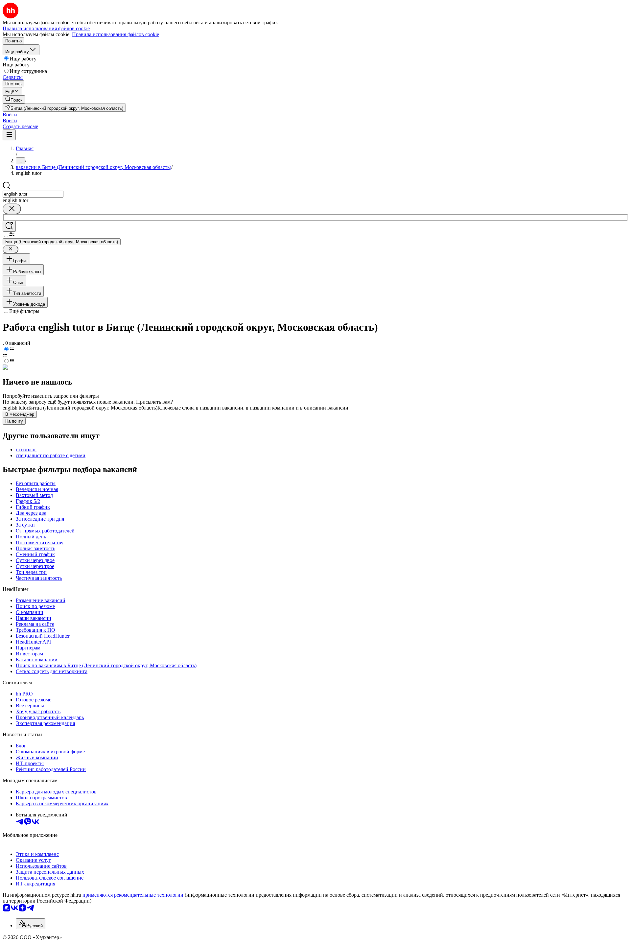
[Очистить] (12, 208)
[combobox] (33, 194)
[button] (10, 114)
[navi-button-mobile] (9, 135)
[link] (14, 99)
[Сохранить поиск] (9, 226)
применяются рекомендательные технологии (132, 895)
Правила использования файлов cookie (115, 34)
